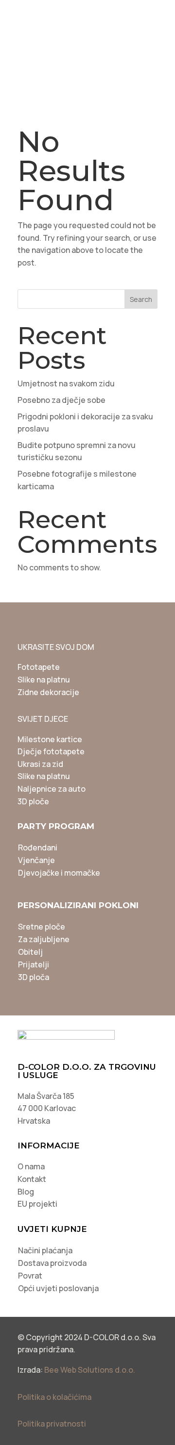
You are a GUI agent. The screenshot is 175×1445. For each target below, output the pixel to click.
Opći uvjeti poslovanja (58, 1288)
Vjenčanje (36, 860)
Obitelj (30, 952)
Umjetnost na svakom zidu (66, 383)
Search (141, 299)
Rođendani (37, 847)
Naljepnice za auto (52, 788)
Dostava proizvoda (52, 1263)
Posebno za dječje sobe (61, 400)
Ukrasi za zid (40, 764)
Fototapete (39, 667)
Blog (26, 1191)
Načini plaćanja (45, 1250)
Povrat (30, 1275)
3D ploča (33, 977)
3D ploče (33, 801)
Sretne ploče (41, 926)
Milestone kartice (50, 739)
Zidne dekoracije (48, 692)
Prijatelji (33, 964)
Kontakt (32, 1179)
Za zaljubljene (44, 939)
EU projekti (37, 1203)
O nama (31, 1166)
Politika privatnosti (52, 1423)
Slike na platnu (44, 679)
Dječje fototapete (51, 751)
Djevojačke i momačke (59, 872)
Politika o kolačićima (54, 1397)
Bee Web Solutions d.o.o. (89, 1369)
